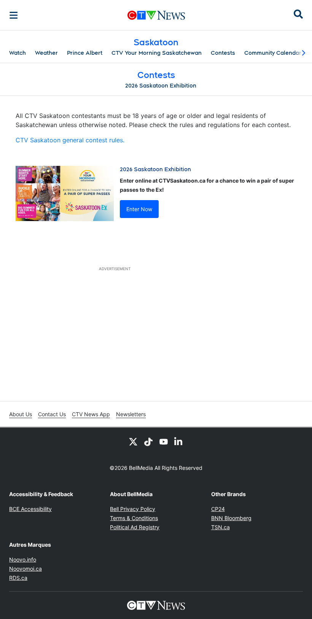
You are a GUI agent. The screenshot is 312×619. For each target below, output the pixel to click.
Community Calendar (272, 53)
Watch (17, 53)
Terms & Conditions (134, 518)
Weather (46, 53)
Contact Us (52, 414)
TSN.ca (220, 527)
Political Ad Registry (134, 527)
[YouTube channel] (163, 441)
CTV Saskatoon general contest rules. (70, 140)
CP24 (218, 509)
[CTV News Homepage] (156, 15)
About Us (20, 414)
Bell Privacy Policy (132, 509)
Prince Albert (84, 53)
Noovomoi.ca (25, 568)
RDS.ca (18, 577)
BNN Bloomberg (231, 518)
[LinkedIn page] (178, 441)
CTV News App (91, 414)
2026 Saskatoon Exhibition (160, 86)
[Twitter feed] (133, 441)
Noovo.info (22, 559)
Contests (223, 53)
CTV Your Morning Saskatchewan (156, 53)
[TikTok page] (148, 441)
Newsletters (131, 414)
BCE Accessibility (30, 509)
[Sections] (13, 15)
